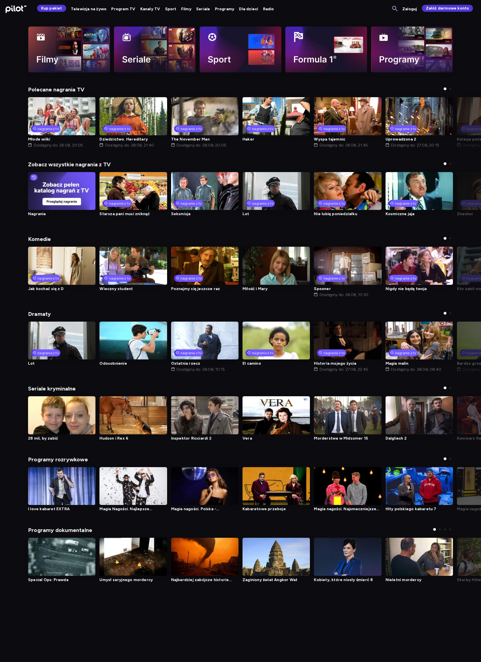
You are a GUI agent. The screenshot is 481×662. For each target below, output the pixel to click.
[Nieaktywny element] (69, 49)
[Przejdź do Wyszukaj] (395, 9)
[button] (445, 88)
